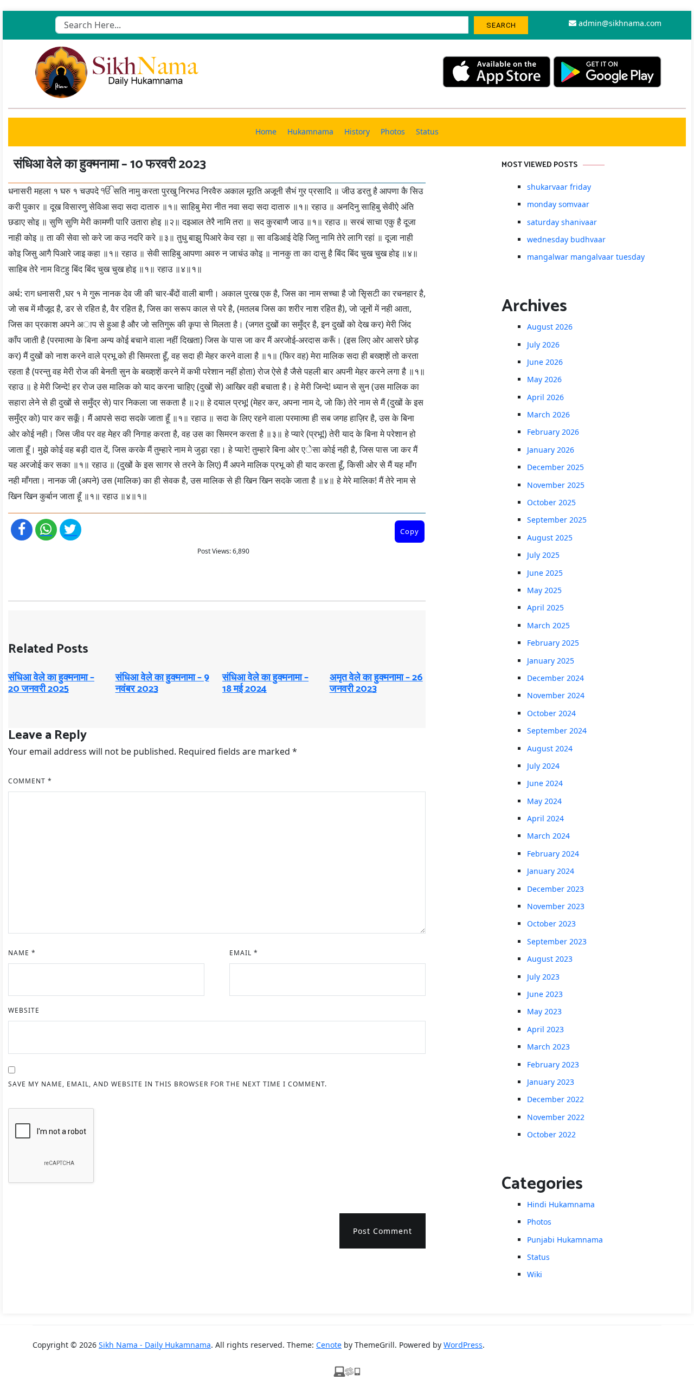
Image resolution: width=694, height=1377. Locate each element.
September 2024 (557, 730)
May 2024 (544, 801)
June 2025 (545, 573)
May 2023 (544, 1011)
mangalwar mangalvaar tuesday (586, 257)
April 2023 (545, 1029)
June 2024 (545, 783)
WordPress (463, 1345)
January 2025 (550, 660)
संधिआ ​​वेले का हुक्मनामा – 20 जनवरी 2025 (51, 684)
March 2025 (548, 625)
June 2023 (545, 994)
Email (243, 952)
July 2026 (543, 344)
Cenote (329, 1345)
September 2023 (557, 941)
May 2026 (544, 379)
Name (22, 952)
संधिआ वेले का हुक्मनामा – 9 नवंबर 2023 (162, 684)
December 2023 (555, 889)
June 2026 (545, 362)
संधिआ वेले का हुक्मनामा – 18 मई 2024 (265, 684)
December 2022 (555, 1099)
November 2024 (555, 695)
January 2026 (550, 450)
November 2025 (555, 485)
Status (427, 131)
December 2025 (555, 467)
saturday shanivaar (562, 222)
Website (24, 1010)
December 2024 (555, 678)
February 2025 (553, 643)
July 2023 (543, 976)
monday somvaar (558, 204)
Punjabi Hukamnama (565, 1239)
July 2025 (543, 555)
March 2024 (548, 836)
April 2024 (545, 818)
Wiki (534, 1274)
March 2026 (548, 414)
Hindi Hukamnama (561, 1204)
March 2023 (548, 1046)
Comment (30, 781)
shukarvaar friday (559, 187)
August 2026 (550, 326)
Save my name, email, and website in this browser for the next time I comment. (167, 1084)
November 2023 (555, 906)
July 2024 (543, 766)
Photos (393, 131)
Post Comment (382, 1231)
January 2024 (550, 871)
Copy (409, 531)
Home (266, 131)
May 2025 (544, 590)
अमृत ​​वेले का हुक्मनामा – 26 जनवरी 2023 (376, 684)
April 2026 (545, 397)
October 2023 (551, 923)
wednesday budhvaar (566, 239)
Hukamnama (310, 131)
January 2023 (550, 1082)
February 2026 (553, 432)
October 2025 (551, 502)
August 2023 (550, 959)
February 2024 (553, 853)
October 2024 (551, 713)
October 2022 (551, 1134)
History (357, 131)
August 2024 (550, 748)
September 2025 (557, 519)
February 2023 (553, 1064)
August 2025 (550, 537)
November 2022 (555, 1117)
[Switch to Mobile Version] (347, 1370)
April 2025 (545, 607)
